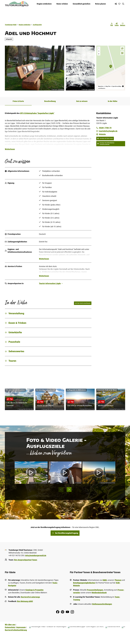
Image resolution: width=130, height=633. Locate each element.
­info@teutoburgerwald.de (35, 555)
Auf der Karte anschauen (82, 303)
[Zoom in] (98, 48)
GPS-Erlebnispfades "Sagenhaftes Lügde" (37, 113)
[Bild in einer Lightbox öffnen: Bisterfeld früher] (80, 68)
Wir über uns (10, 624)
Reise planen (100, 4)
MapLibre (100, 86)
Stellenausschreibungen (102, 604)
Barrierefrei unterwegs (30, 597)
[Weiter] (69, 489)
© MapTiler (107, 86)
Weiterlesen (10, 149)
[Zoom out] (98, 51)
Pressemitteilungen (95, 590)
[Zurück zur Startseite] (17, 4)
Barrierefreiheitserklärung (16, 630)
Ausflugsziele (37, 24)
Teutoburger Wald (10, 24)
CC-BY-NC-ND (61, 89)
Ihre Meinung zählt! (25, 601)
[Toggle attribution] (123, 86)
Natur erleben (62, 4)
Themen (118, 580)
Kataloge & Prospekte (34, 590)
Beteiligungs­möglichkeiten (84, 583)
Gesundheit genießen (81, 4)
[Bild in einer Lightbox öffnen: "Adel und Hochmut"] (34, 68)
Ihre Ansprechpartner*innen (25, 560)
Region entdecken (44, 4)
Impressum (21, 627)
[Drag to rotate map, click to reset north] (98, 53)
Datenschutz (10, 627)
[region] (110, 68)
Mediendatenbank (99, 593)
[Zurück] (60, 489)
